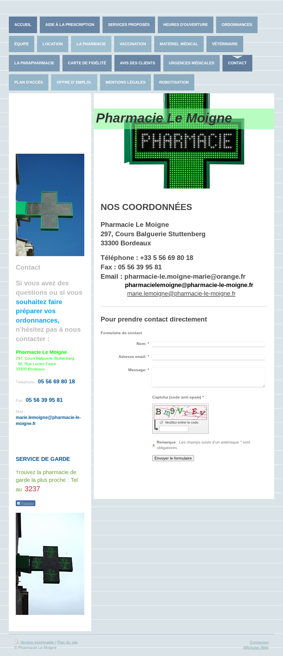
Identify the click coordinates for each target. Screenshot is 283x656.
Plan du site (67, 642)
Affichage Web (256, 647)
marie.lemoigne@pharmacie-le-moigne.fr (181, 293)
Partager (27, 503)
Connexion (259, 642)
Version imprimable (37, 642)
